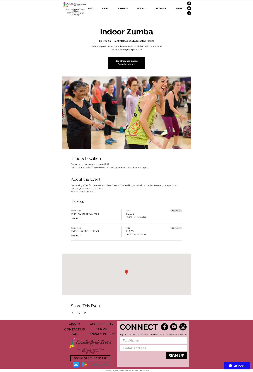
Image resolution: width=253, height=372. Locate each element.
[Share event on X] (78, 313)
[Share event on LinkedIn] (85, 313)
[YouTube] (189, 8)
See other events (126, 64)
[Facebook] (189, 3)
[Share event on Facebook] (72, 313)
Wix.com (145, 371)
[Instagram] (189, 13)
